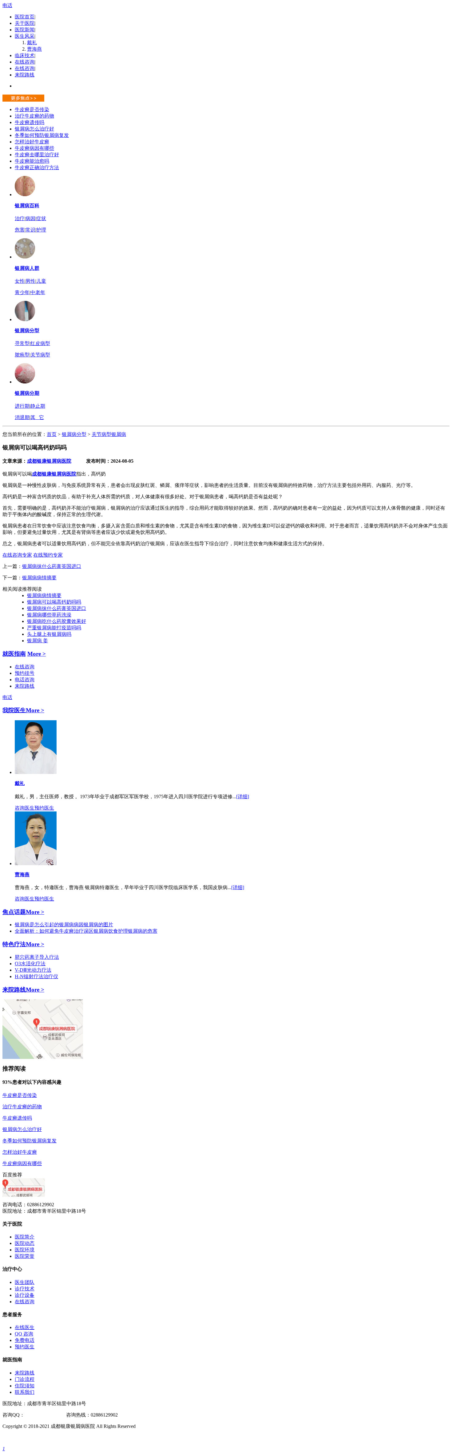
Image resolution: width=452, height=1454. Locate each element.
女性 (20, 281)
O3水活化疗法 (30, 963)
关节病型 (40, 354)
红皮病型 (40, 343)
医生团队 (24, 1282)
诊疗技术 (24, 1288)
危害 (20, 229)
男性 (30, 281)
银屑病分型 (27, 330)
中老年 (37, 292)
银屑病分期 (27, 393)
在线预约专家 (48, 555)
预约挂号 (24, 673)
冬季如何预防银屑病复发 (42, 135)
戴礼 (32, 42)
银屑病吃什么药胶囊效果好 (56, 621)
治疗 (20, 218)
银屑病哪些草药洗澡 (49, 614)
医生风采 (24, 36)
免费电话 (24, 1340)
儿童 (41, 281)
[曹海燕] (36, 863)
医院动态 (24, 1243)
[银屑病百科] (25, 194)
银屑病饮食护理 (110, 931)
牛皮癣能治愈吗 (32, 161)
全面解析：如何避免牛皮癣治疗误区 (54, 931)
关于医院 (24, 23)
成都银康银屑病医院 (49, 461)
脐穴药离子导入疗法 (37, 957)
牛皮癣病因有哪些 (34, 148)
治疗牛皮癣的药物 (34, 116)
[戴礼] (36, 772)
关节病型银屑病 (109, 434)
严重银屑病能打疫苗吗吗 (54, 627)
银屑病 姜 (37, 640)
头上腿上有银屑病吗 (49, 634)
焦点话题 (14, 912)
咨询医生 (24, 808)
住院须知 (24, 1385)
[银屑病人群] (25, 256)
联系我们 (24, 1392)
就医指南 (14, 654)
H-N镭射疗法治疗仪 (36, 976)
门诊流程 (24, 1379)
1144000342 (37, 1414)
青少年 (22, 292)
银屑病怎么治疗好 (34, 128)
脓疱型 (22, 354)
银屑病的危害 (142, 931)
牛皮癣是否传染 (32, 109)
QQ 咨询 (24, 1333)
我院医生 (14, 710)
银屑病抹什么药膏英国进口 (51, 566)
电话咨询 (24, 679)
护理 (41, 229)
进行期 (22, 406)
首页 (52, 434)
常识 (30, 229)
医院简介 (24, 1236)
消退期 (22, 417)
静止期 (37, 406)
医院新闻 (24, 29)
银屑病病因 (71, 924)
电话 (7, 5)
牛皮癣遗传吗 (29, 122)
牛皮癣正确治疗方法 (37, 167)
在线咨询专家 (17, 555)
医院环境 (24, 1249)
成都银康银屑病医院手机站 (31, 1437)
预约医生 (44, 808)
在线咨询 (24, 61)
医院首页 (24, 16)
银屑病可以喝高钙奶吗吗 (54, 602)
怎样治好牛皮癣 (32, 141)
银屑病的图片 (98, 924)
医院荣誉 (24, 1256)
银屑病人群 (27, 268)
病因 (30, 218)
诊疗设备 (24, 1295)
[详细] (242, 796)
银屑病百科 (27, 205)
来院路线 (24, 74)
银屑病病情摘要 (39, 577)
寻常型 (22, 343)
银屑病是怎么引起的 (37, 924)
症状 (41, 218)
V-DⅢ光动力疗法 (33, 970)
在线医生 (24, 1327)
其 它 (37, 417)
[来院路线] (42, 1057)
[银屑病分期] (25, 381)
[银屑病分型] (25, 319)
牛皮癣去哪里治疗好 (37, 154)
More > (36, 654)
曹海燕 (34, 49)
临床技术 (24, 55)
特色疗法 (14, 944)
